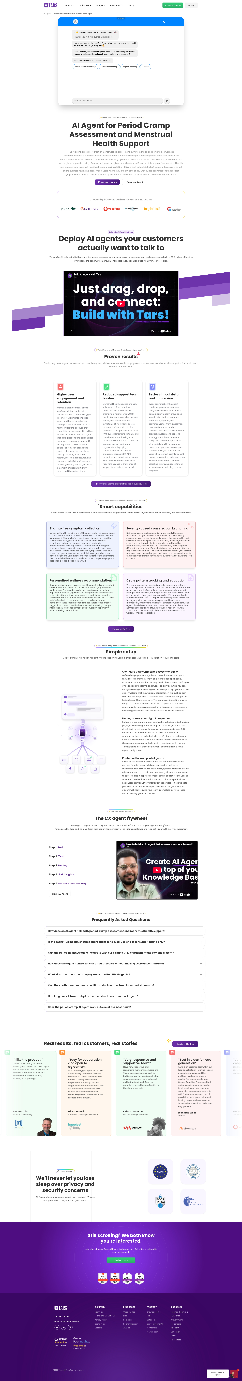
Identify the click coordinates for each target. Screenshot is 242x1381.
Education (175, 1332)
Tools (149, 1316)
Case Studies (129, 1312)
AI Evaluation (152, 1332)
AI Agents (100, 5)
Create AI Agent (135, 182)
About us (99, 1312)
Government (177, 1320)
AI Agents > (48, 14)
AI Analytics (152, 1328)
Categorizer (152, 1320)
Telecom (175, 1328)
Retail (173, 1336)
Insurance (175, 1316)
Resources (115, 5)
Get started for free (121, 629)
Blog (125, 1316)
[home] (50, 5)
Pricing (131, 5)
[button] (69, 5)
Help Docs (127, 1320)
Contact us (100, 1324)
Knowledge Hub (154, 1312)
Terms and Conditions (105, 1316)
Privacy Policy (101, 1320)
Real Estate (176, 1340)
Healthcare (176, 1324)
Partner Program (130, 1324)
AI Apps (126, 1328)
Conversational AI (155, 1324)
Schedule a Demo (173, 5)
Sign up (191, 5)
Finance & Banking (179, 1312)
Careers (98, 1328)
